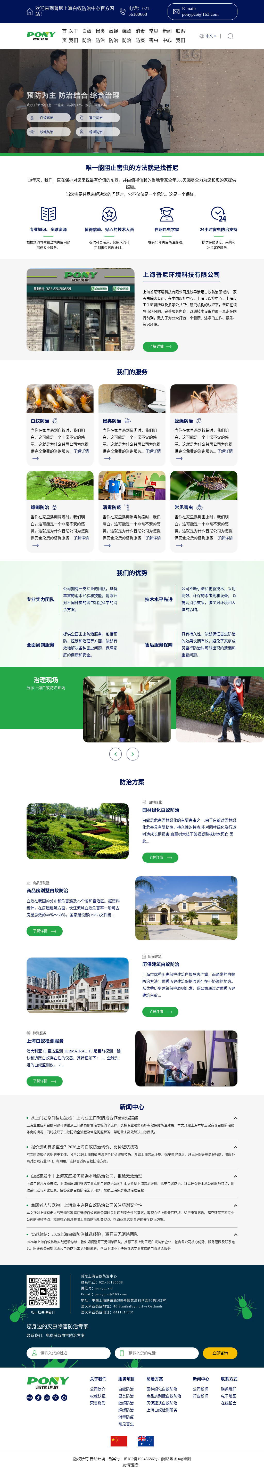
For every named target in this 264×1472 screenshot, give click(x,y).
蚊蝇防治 (113, 36)
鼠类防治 (100, 36)
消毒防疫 (140, 36)
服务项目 (126, 1379)
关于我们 (73, 36)
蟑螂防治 (126, 36)
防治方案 (154, 1379)
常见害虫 (153, 36)
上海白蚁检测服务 (161, 1410)
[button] (132, 754)
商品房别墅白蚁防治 (163, 1396)
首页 (64, 36)
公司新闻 (200, 1389)
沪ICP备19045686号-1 (142, 1459)
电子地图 (228, 1396)
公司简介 (97, 1389)
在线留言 (228, 1403)
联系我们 (180, 36)
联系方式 (229, 1379)
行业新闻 (200, 1396)
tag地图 (184, 1459)
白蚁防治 (87, 36)
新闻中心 (167, 36)
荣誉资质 (97, 1403)
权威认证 (97, 1396)
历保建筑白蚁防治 (161, 1403)
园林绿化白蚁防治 (161, 1389)
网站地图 (169, 1459)
